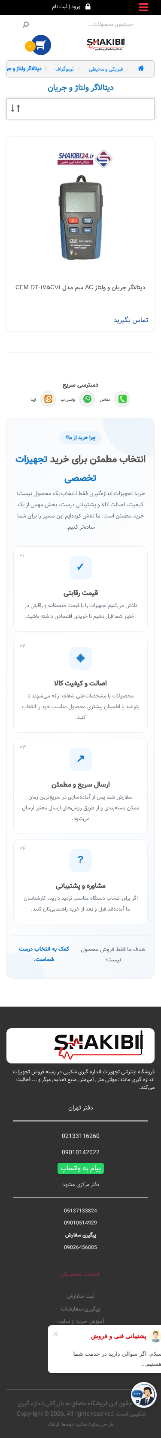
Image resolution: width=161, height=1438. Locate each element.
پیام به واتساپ (81, 1168)
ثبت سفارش (80, 1296)
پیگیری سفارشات (80, 1309)
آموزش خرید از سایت (80, 1321)
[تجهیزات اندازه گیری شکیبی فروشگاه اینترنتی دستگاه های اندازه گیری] (107, 44)
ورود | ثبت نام (66, 6)
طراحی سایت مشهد (94, 1424)
